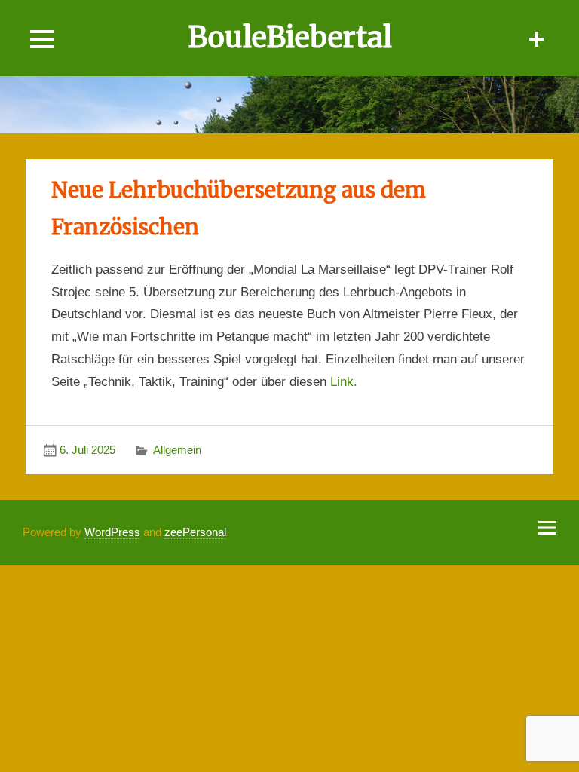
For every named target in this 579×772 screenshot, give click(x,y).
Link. (343, 382)
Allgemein (177, 449)
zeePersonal (195, 531)
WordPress (112, 531)
